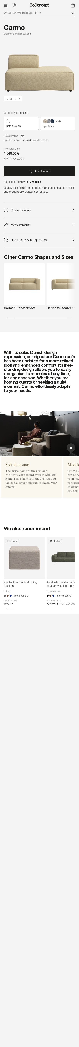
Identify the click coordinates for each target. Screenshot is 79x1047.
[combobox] (39, 13)
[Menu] (6, 5)
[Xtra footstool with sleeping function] (24, 558)
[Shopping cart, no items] (73, 5)
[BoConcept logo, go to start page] (39, 5)
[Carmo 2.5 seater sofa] (24, 284)
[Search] (73, 12)
